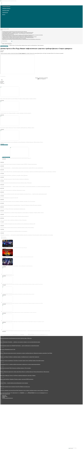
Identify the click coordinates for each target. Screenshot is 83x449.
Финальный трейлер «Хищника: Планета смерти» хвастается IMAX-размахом (16, 379)
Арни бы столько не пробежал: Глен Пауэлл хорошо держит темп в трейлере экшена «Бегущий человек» (19, 36)
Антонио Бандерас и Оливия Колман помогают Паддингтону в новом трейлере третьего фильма (18, 294)
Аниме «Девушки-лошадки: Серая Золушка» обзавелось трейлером (14, 179)
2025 (18, 334)
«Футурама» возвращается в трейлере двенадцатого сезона (12, 190)
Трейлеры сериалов (6, 8)
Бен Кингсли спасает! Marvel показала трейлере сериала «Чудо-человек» (14, 38)
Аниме (22, 334)
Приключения (37, 334)
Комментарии (4, 238)
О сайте (3, 397)
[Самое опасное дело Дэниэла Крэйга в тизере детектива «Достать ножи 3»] (9, 111)
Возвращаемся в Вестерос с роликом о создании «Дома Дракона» (14, 175)
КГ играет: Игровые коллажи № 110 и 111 (9, 197)
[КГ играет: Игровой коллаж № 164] (7, 274)
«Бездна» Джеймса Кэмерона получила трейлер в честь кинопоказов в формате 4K (17, 223)
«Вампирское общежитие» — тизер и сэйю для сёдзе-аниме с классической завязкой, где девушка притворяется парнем (25, 186)
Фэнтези (46, 334)
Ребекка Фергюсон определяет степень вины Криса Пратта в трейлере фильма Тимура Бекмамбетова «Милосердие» (21, 39)
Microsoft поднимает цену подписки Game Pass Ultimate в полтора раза (15, 386)
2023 (14, 334)
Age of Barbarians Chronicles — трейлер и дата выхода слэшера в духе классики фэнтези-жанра (17, 32)
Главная (1, 45)
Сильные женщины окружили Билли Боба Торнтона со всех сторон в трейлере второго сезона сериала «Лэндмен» (24, 390)
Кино (2, 80)
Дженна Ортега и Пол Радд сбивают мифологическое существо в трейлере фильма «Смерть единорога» (19, 312)
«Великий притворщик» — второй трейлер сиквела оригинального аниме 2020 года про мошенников (21, 167)
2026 (19, 334)
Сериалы (42, 334)
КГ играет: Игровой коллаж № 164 (7, 349)
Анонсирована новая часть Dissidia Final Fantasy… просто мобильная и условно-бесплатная (17, 33)
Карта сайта (4, 395)
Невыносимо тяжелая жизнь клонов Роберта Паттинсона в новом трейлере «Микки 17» (16, 158)
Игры (29, 334)
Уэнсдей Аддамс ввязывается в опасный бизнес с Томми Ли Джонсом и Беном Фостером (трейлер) (20, 205)
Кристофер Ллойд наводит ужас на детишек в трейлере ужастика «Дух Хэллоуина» (17, 201)
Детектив (25, 334)
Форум (3, 14)
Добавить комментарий (4, 144)
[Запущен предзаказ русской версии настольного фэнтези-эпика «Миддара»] (7, 246)
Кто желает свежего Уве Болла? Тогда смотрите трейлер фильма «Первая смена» (17, 127)
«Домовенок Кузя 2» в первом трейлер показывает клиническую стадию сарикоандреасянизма (17, 37)
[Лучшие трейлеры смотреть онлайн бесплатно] (8, 0)
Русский (71, 448)
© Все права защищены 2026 (5, 393)
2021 (9, 334)
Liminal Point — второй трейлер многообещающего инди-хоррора (14, 382)
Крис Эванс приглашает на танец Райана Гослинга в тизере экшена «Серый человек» (18, 98)
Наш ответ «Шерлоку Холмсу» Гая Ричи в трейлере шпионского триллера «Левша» (18, 375)
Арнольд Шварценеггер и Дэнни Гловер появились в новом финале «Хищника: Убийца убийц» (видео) (22, 212)
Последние (4, 236)
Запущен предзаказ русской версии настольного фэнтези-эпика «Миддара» (14, 31)
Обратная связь (4, 396)
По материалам (2, 76)
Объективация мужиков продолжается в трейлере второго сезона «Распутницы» (17, 227)
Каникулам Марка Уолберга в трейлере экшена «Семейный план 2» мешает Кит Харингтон (17, 35)
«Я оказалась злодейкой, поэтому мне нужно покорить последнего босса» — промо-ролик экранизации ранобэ (23, 193)
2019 (5, 334)
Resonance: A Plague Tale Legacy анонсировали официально (12, 208)
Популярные (4, 237)
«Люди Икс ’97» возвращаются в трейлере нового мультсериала (13, 231)
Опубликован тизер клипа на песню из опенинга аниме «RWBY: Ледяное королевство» (18, 164)
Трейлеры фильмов (6, 6)
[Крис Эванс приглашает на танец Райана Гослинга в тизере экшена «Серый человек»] (9, 96)
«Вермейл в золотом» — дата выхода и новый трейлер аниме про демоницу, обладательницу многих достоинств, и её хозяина (26, 234)
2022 (11, 334)
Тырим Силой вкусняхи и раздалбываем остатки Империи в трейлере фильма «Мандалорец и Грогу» (21, 142)
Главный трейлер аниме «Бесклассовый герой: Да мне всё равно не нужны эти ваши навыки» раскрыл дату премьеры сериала (23, 321)
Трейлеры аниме (5, 10)
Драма (27, 334)
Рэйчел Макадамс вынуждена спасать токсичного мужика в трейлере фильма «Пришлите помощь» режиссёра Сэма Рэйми (22, 284)
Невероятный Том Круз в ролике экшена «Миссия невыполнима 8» (14, 216)
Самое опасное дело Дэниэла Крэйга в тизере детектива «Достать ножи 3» (15, 113)
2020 (7, 334)
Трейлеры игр (5, 12)
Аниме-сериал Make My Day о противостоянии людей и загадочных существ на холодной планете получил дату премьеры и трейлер (28, 171)
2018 (3, 334)
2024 (16, 334)
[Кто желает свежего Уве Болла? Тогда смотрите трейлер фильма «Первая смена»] (9, 125)
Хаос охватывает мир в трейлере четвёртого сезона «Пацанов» (13, 220)
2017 (1, 334)
